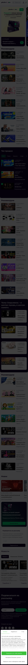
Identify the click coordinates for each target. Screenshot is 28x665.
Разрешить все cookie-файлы (14, 653)
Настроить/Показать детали (13, 657)
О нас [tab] (23, 631)
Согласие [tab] (5, 631)
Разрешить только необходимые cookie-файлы (14, 661)
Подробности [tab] (14, 631)
